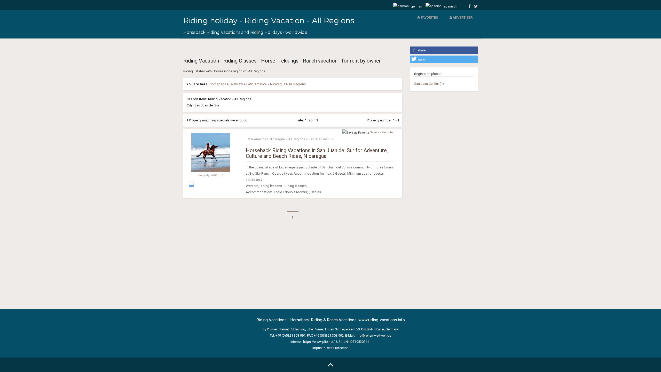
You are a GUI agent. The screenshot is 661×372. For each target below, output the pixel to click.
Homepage (217, 84)
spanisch (450, 6)
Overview (236, 84)
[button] (444, 50)
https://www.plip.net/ (319, 342)
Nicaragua (277, 84)
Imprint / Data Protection (330, 348)
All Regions (297, 84)
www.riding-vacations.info (381, 319)
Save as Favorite (381, 132)
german (416, 6)
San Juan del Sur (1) (429, 84)
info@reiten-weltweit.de (373, 335)
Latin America (256, 84)
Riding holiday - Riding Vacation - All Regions (268, 20)
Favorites (429, 17)
